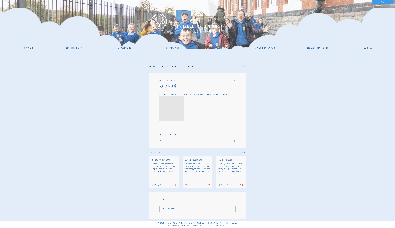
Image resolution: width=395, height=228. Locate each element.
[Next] (383, 24)
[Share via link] (176, 135)
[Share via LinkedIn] (170, 135)
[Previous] (11, 24)
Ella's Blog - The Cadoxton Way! (193, 160)
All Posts (152, 66)
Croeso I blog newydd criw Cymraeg (161, 160)
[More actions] (234, 80)
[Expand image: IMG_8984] (171, 108)
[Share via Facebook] (160, 135)
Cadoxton (164, 66)
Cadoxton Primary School (182, 66)
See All (243, 152)
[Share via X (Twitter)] (165, 135)
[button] (75, 48)
